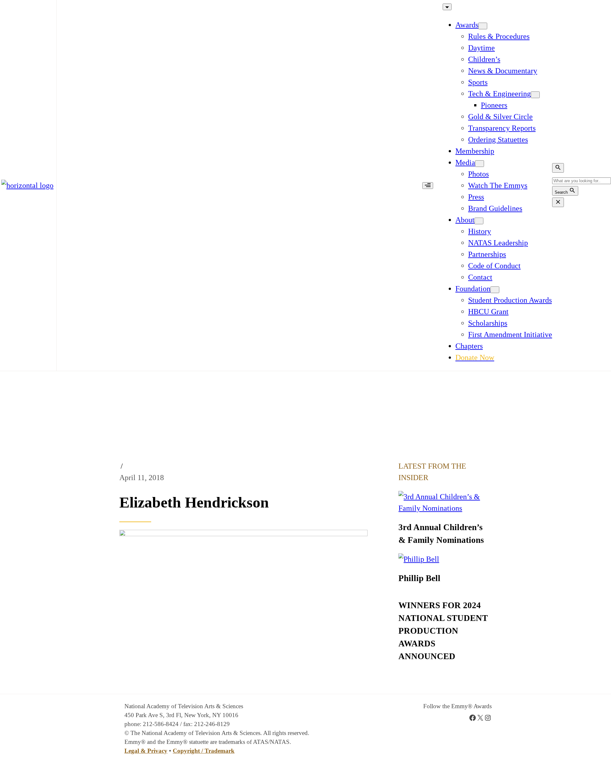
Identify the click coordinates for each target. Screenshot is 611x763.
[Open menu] (427, 185)
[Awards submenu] (482, 26)
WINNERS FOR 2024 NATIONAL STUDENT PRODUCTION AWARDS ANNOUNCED (443, 631)
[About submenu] (478, 221)
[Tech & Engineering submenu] (535, 94)
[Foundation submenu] (494, 289)
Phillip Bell (419, 578)
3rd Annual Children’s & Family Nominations (441, 533)
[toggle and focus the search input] (558, 168)
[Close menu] (447, 7)
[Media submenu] (479, 163)
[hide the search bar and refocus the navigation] (558, 202)
